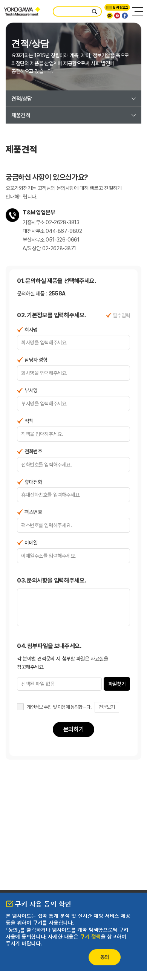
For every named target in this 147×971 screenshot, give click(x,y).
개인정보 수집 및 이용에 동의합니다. (59, 707)
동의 (104, 957)
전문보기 (107, 707)
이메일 (31, 543)
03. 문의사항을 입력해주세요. (51, 580)
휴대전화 (33, 482)
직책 (28, 421)
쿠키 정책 (90, 937)
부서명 (31, 390)
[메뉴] (137, 11)
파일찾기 (117, 684)
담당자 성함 (35, 360)
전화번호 (33, 451)
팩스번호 (33, 512)
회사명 (31, 330)
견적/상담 (21, 98)
